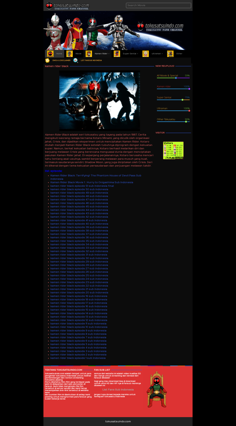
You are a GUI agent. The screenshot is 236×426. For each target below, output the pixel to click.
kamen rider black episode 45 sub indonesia (79, 206)
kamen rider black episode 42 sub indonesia (79, 216)
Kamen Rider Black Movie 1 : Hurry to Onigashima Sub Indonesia (91, 182)
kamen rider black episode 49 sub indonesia (79, 192)
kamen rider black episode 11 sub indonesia (78, 323)
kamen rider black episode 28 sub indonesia (79, 265)
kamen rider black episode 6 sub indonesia (78, 340)
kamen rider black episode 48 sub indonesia (79, 196)
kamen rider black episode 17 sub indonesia (78, 303)
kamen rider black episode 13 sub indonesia (78, 316)
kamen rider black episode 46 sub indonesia (79, 203)
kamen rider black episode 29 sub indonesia (79, 261)
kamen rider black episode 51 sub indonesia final (82, 186)
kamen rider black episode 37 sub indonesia (79, 234)
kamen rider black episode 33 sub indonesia (79, 247)
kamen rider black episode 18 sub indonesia (78, 299)
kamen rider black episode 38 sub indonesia (79, 230)
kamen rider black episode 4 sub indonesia (78, 347)
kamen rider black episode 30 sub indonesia (79, 258)
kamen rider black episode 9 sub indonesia (78, 330)
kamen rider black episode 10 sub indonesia (78, 327)
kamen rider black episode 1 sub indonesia (78, 358)
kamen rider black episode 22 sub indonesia (79, 285)
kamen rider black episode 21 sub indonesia (78, 289)
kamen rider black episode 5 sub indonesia (78, 344)
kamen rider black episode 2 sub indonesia (78, 354)
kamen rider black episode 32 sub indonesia (79, 251)
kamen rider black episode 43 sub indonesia (79, 213)
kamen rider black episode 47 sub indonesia (79, 199)
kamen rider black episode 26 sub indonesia (79, 272)
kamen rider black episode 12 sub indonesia (78, 320)
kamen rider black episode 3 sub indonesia (78, 351)
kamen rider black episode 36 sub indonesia (79, 237)
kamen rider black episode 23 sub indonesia (79, 282)
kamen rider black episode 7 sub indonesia (78, 337)
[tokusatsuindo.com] (67, 5)
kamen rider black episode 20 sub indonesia (79, 292)
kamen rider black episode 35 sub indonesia (79, 241)
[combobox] (158, 5)
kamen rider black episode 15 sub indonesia (78, 309)
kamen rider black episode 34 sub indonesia (79, 244)
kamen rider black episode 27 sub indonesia (79, 268)
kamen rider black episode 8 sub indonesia (78, 334)
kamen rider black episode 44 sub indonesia (79, 210)
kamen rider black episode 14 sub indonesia (78, 313)
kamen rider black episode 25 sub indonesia (79, 275)
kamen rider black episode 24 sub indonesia (79, 279)
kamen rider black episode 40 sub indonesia (79, 223)
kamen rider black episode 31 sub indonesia (78, 254)
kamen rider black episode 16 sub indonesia (78, 306)
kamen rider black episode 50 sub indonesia (79, 189)
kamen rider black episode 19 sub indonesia (78, 296)
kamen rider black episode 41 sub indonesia (78, 220)
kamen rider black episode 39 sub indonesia (79, 227)
